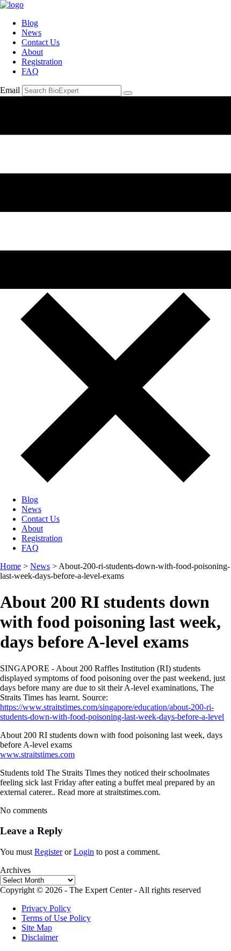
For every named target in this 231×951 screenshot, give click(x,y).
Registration (41, 61)
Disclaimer (39, 937)
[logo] (12, 4)
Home (10, 566)
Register (48, 851)
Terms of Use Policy (56, 917)
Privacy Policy (46, 908)
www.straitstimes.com (37, 754)
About (32, 51)
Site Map (36, 927)
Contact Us (40, 42)
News (31, 32)
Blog (29, 22)
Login (84, 851)
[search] (128, 93)
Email (10, 90)
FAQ (30, 71)
